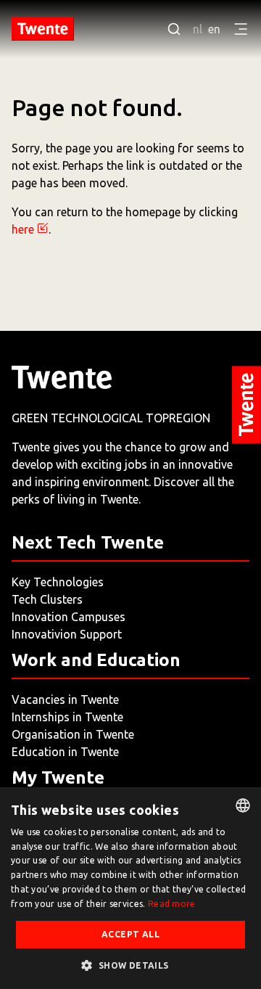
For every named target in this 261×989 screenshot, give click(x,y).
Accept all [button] (131, 934)
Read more (172, 903)
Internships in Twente (67, 716)
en (214, 29)
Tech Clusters (47, 599)
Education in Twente (65, 751)
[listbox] (243, 805)
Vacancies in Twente (65, 699)
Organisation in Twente (73, 734)
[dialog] (130, 888)
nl (197, 29)
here (23, 229)
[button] (130, 965)
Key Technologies (58, 581)
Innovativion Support (67, 634)
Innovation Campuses (68, 616)
